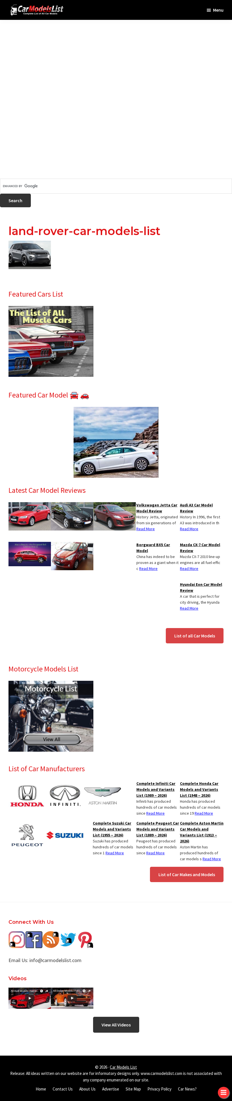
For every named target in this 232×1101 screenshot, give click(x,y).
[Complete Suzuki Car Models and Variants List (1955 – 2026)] (65, 824)
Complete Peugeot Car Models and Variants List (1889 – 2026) (157, 829)
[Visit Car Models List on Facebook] (33, 935)
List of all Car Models (194, 636)
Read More (189, 528)
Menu (218, 10)
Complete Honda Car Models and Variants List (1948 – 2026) (199, 789)
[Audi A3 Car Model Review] (29, 505)
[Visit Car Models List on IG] (16, 935)
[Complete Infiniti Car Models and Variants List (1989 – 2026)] (65, 784)
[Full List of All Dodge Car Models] (29, 991)
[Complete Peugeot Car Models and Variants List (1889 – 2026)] (27, 824)
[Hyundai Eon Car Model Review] (72, 545)
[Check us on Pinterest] (84, 935)
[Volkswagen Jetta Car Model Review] (72, 505)
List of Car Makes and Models (186, 874)
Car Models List (123, 1067)
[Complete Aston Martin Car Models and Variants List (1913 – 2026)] (102, 784)
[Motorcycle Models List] (50, 684)
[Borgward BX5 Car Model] (29, 545)
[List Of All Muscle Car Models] (50, 309)
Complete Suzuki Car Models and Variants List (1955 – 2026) (112, 829)
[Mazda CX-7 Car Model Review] (114, 505)
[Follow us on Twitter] (67, 935)
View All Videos (116, 1025)
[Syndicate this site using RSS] (50, 935)
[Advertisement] (116, 59)
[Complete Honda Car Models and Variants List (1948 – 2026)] (27, 784)
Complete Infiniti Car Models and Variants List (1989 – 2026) (155, 789)
